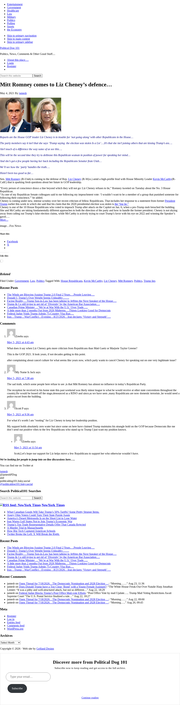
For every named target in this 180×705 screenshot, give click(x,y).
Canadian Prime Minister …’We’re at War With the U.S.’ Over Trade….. (47, 307)
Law (32, 280)
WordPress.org (15, 628)
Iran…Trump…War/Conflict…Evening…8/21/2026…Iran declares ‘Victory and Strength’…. (59, 316)
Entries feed (13, 622)
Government (22, 280)
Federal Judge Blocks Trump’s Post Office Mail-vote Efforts (52, 593)
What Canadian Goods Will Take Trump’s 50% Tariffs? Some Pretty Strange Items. (53, 511)
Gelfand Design (45, 648)
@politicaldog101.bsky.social (16, 484)
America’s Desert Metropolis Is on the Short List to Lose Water (42, 518)
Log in (10, 619)
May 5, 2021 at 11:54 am (28, 447)
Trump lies (149, 280)
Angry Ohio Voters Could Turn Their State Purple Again (38, 515)
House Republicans (71, 280)
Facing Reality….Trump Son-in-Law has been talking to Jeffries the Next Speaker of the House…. (62, 300)
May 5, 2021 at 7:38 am (20, 378)
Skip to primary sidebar (20, 41)
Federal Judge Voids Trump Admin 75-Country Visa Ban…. (40, 313)
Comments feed (15, 625)
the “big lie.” (122, 204)
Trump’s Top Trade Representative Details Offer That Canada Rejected (46, 524)
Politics (40, 280)
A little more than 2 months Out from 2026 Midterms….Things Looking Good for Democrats (59, 310)
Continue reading (90, 697)
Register (11, 616)
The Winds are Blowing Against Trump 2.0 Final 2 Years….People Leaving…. (51, 294)
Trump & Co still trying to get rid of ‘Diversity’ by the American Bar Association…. (53, 304)
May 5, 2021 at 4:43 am (20, 342)
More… (4, 219)
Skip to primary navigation (22, 35)
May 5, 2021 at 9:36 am (20, 414)
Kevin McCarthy (162, 179)
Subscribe (17, 688)
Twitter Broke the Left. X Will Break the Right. (33, 534)
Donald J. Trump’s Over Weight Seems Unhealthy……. (38, 297)
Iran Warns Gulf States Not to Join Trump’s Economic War (39, 521)
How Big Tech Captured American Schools (31, 530)
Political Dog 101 (10, 47)
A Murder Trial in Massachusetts (25, 527)
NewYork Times (53, 505)
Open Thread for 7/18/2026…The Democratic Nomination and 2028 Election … (64, 583)
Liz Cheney (74, 179)
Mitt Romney (13, 179)
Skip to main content (18, 38)
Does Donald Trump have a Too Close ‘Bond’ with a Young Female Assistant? (62, 586)
